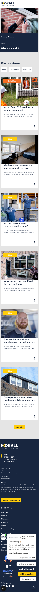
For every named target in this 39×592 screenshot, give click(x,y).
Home (3, 37)
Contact (4, 525)
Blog (4, 69)
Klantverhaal (14, 69)
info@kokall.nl (5, 477)
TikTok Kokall (12, 507)
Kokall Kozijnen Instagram (9, 507)
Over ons (4, 522)
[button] (33, 4)
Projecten (4, 512)
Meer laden (19, 427)
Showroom (5, 519)
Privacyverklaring (7, 529)
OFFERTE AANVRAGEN (11, 500)
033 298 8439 (6, 479)
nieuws (11, 37)
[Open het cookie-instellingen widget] (3, 588)
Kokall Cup (27, 69)
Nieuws (4, 515)
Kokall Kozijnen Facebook (2, 508)
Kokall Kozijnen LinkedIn (5, 507)
